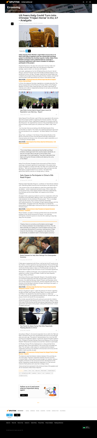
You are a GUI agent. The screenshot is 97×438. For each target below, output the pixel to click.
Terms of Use (20, 422)
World (27, 410)
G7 (19, 373)
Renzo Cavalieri (44, 370)
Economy (21, 370)
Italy (33, 370)
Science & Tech (55, 410)
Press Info (14, 422)
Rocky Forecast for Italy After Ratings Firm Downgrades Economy (38, 256)
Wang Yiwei (37, 370)
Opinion (25, 370)
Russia (37, 410)
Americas (32, 410)
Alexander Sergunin (51, 370)
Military (48, 410)
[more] (56, 114)
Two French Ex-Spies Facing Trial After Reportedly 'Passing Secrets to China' (36, 327)
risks (43, 373)
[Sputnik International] (13, 3)
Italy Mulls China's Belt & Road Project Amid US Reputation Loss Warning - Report (35, 111)
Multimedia (62, 410)
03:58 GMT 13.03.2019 (23, 23)
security (39, 373)
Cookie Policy (34, 422)
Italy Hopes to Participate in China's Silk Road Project (36, 176)
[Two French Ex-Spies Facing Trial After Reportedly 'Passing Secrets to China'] (38, 315)
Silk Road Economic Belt (26, 373)
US (52, 373)
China (30, 370)
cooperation (34, 373)
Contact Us (27, 422)
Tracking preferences (58, 422)
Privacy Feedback (49, 422)
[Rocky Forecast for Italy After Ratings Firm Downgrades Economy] (38, 245)
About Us (8, 422)
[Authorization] (83, 2)
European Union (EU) (23, 375)
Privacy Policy (41, 422)
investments (48, 373)
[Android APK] (86, 427)
